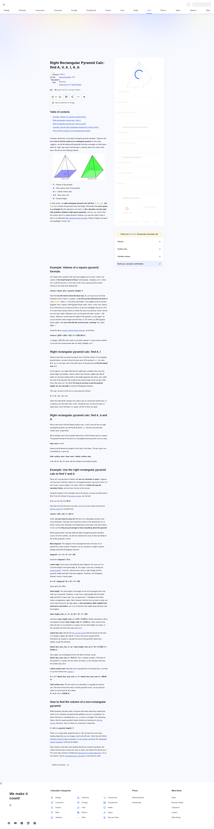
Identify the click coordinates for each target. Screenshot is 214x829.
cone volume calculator (86, 739)
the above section (74, 496)
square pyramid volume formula (73, 330)
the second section (79, 633)
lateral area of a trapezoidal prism (89, 753)
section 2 (70, 672)
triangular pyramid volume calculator (63, 739)
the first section (55, 509)
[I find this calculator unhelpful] (60, 96)
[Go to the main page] (14, 4)
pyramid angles (55, 570)
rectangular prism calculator (75, 756)
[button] (139, 234)
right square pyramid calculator (76, 218)
